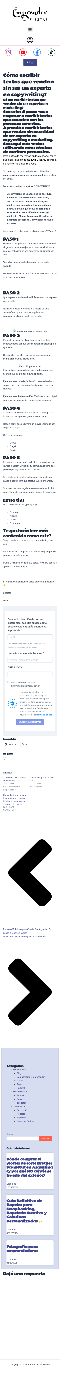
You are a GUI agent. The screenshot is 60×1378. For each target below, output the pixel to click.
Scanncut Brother (25, 1121)
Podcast (21, 1088)
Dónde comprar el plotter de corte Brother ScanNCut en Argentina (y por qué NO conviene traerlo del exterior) (29, 1167)
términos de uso (44, 714)
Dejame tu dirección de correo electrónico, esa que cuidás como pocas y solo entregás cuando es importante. (27, 625)
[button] (30, 29)
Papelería (21, 1117)
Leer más (11, 1184)
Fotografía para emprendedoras (22, 1249)
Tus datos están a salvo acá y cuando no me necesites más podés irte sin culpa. (26, 645)
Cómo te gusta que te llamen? (25, 653)
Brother (20, 1095)
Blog (19, 1073)
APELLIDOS (15, 667)
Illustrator (21, 1103)
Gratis (20, 1080)
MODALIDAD (20, 1069)
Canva (20, 1099)
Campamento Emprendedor (31, 1077)
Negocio (21, 1114)
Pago (19, 1084)
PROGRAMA (20, 1091)
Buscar (10, 1134)
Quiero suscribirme (30, 722)
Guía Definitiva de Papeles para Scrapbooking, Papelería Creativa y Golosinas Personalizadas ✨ (26, 1211)
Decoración (22, 1110)
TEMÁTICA (19, 1106)
